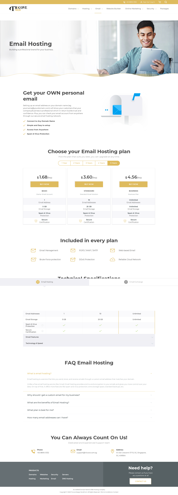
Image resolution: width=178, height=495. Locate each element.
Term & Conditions (106, 492)
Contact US (140, 481)
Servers (65, 475)
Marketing (44, 479)
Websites (44, 475)
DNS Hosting (67, 479)
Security (54, 475)
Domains (32, 475)
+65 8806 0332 (131, 2)
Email (53, 479)
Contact (115, 492)
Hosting (32, 479)
